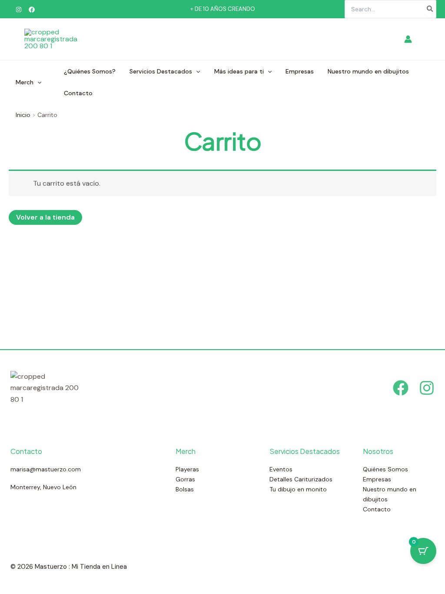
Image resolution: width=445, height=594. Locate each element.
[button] (37, 82)
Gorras (185, 479)
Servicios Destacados (161, 71)
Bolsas (185, 489)
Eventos (280, 469)
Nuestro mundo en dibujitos (368, 71)
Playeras (187, 469)
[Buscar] (430, 9)
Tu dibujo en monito (298, 489)
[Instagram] (19, 10)
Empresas (300, 71)
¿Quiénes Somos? (90, 71)
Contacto (78, 93)
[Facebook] (32, 10)
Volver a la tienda (45, 217)
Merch (24, 82)
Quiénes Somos (385, 469)
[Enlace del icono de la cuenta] (408, 39)
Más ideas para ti (239, 71)
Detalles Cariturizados (300, 479)
